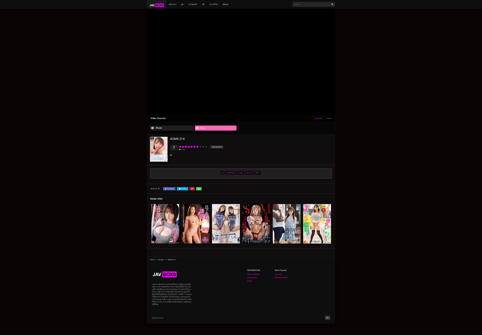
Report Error (319, 118)
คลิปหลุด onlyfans (281, 278)
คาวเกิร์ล (214, 4)
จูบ (223, 173)
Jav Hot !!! (278, 274)
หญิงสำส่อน (231, 173)
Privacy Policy (252, 278)
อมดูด (241, 173)
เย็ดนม (225, 4)
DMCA (249, 281)
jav (182, 4)
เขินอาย (249, 173)
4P (203, 4)
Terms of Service (253, 274)
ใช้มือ (257, 173)
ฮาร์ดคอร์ (193, 4)
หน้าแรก (172, 4)
